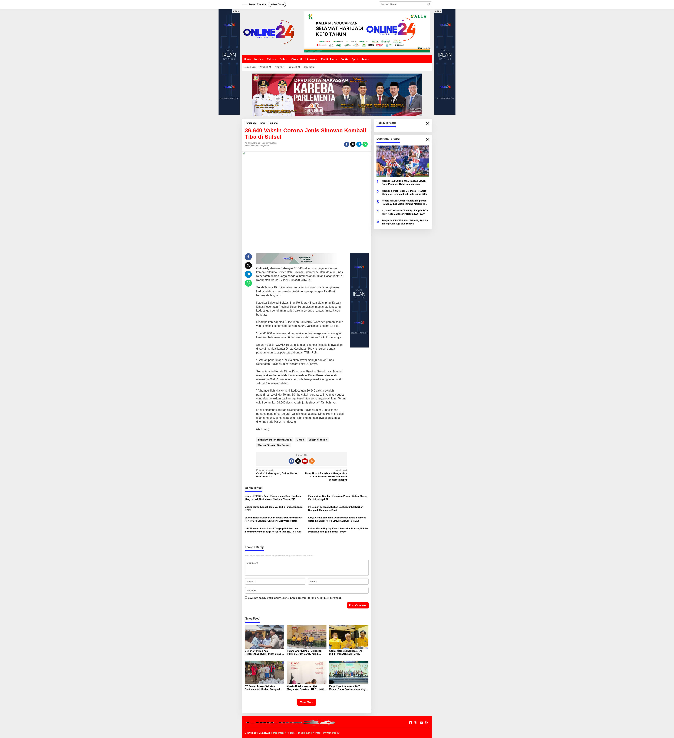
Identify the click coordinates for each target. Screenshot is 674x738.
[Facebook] (291, 461)
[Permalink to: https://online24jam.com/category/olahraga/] (427, 139)
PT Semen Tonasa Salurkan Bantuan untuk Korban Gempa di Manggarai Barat (335, 508)
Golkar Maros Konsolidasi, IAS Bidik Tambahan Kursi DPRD (274, 508)
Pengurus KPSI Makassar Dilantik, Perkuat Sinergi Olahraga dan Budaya (405, 222)
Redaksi (291, 733)
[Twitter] (298, 461)
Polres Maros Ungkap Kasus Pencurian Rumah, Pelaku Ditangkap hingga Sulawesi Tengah (338, 530)
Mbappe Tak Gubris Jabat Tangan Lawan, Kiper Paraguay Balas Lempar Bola (404, 182)
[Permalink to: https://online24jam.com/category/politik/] (427, 123)
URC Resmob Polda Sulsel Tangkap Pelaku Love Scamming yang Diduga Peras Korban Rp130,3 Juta (273, 530)
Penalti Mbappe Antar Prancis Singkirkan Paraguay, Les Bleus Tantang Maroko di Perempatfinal (404, 202)
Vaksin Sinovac (318, 439)
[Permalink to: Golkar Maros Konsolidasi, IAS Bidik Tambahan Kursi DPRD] (349, 636)
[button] (429, 4)
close (236, 11)
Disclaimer (304, 733)
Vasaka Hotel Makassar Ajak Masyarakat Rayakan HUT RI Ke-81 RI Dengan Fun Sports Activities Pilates (274, 519)
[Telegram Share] (359, 144)
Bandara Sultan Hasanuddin (275, 439)
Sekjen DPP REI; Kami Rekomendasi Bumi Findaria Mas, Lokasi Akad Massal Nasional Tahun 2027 (273, 498)
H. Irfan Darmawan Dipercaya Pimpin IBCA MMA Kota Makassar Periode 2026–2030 (405, 212)
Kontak (316, 733)
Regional (264, 145)
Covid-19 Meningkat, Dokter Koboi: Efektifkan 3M (277, 473)
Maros (300, 439)
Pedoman (278, 733)
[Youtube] (305, 461)
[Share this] (346, 144)
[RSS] (312, 461)
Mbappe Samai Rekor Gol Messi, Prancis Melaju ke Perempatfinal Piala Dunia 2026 (404, 192)
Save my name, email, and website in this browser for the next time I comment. (295, 597)
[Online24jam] (268, 31)
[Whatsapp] (365, 144)
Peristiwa (255, 145)
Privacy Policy (331, 733)
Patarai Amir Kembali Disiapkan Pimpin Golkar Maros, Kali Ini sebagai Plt (337, 498)
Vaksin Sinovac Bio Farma (273, 445)
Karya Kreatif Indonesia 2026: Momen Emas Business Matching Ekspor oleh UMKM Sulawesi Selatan (337, 519)
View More (306, 702)
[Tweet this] (352, 144)
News (247, 145)
